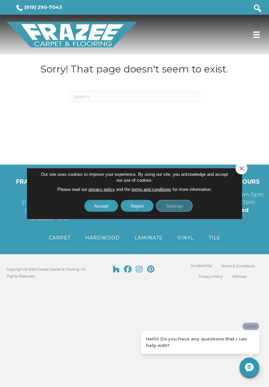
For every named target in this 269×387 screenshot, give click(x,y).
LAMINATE (148, 238)
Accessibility (201, 265)
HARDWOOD (102, 238)
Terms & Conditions (238, 266)
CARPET (60, 238)
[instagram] (139, 269)
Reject (137, 206)
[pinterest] (150, 269)
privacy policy (102, 189)
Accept (101, 206)
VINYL (185, 238)
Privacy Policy (210, 276)
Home (18, 55)
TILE (214, 238)
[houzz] (116, 269)
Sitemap (239, 276)
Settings (174, 206)
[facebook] (128, 269)
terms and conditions (151, 189)
